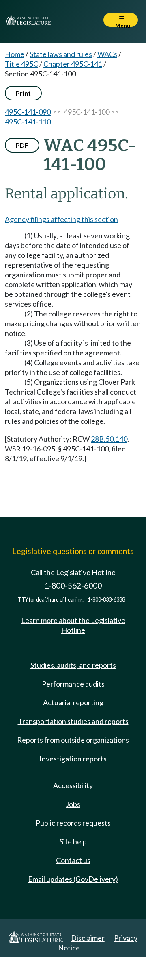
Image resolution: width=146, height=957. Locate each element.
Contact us (73, 860)
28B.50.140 (109, 438)
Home (14, 54)
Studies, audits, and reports (73, 665)
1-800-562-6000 (73, 585)
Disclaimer (88, 937)
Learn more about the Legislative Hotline (73, 625)
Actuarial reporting (73, 702)
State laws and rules (61, 54)
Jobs (73, 804)
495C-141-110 (28, 121)
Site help (73, 841)
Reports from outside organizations (73, 739)
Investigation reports (73, 758)
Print (23, 93)
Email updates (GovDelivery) (73, 878)
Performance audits (73, 683)
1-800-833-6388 (106, 600)
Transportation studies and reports (73, 721)
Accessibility (73, 785)
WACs (107, 54)
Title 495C (21, 63)
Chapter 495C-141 (72, 63)
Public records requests (73, 822)
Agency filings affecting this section (61, 219)
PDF (22, 145)
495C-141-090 (28, 111)
